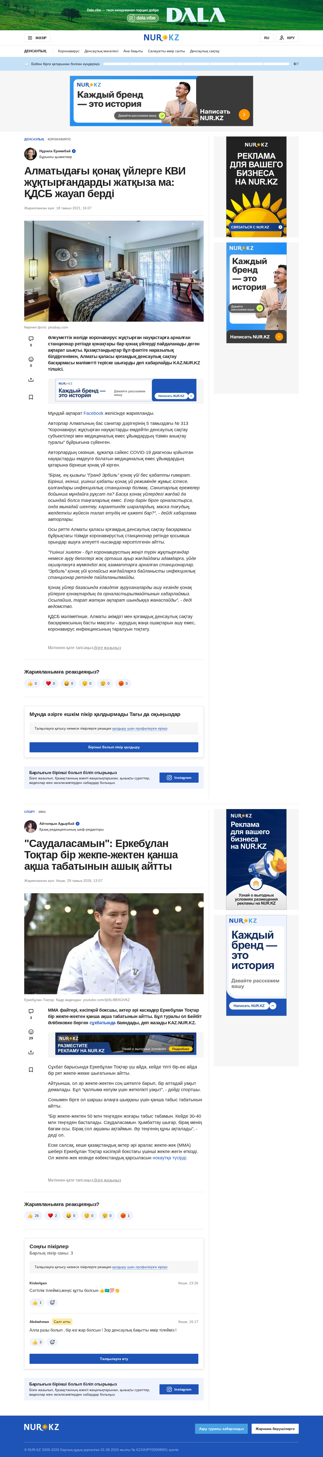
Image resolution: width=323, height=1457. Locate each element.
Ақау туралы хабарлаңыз (221, 1429)
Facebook (93, 413)
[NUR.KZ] (161, 38)
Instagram (182, 778)
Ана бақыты (133, 51)
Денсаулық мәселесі (101, 51)
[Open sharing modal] (31, 379)
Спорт (29, 812)
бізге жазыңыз (107, 648)
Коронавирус (68, 51)
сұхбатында (103, 1022)
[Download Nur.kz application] (161, 15)
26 (37, 1216)
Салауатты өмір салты (166, 51)
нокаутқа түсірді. (170, 1157)
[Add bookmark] (31, 397)
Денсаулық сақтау (205, 51)
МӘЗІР (41, 38)
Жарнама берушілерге (275, 1429)
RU (266, 38)
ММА (42, 812)
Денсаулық (35, 51)
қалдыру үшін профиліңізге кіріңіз (139, 728)
